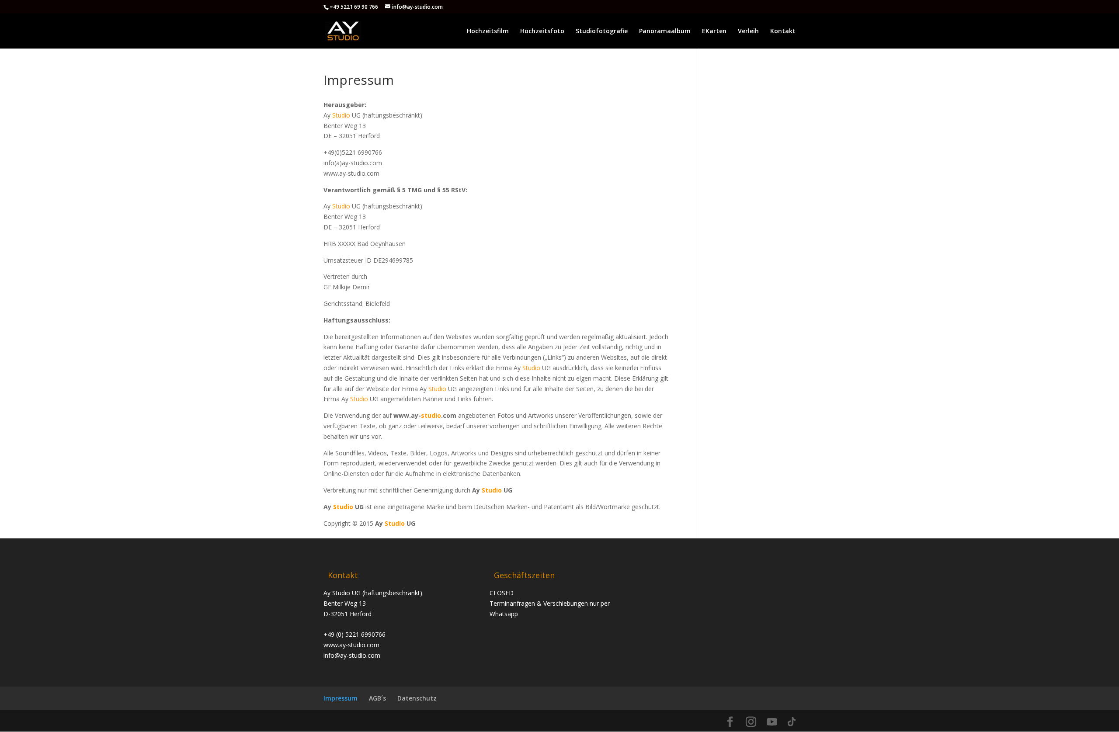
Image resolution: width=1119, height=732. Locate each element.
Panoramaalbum (665, 31)
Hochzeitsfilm (488, 31)
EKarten (714, 31)
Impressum (340, 698)
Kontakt (783, 31)
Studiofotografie (602, 31)
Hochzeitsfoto (542, 31)
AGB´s (377, 698)
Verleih (748, 31)
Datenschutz (417, 698)
